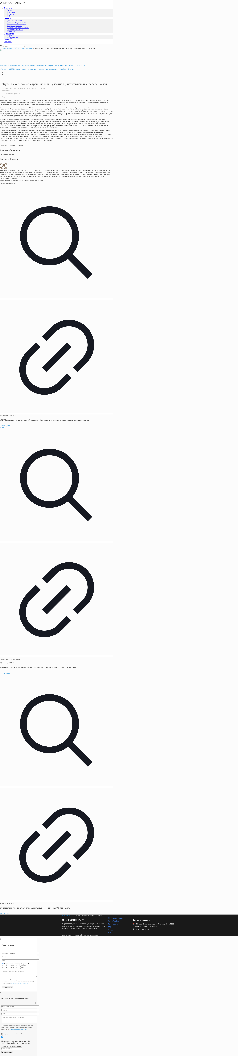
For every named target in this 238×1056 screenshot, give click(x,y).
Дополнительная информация (12, 1033)
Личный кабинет (114, 921)
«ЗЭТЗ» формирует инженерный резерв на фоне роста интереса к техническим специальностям (44, 420)
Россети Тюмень (19, 88)
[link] (24, 46)
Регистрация (113, 924)
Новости (12, 48)
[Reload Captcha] (2, 1037)
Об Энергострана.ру (115, 918)
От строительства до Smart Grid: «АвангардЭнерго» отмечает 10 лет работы (35, 908)
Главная (5, 48)
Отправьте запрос (69, 915)
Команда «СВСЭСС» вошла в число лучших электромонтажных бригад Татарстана (38, 667)
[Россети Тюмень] (3, 168)
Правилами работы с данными (19, 983)
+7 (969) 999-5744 (142, 926)
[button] (18, 1037)
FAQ (109, 927)
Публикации (112, 933)
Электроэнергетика (24, 48)
